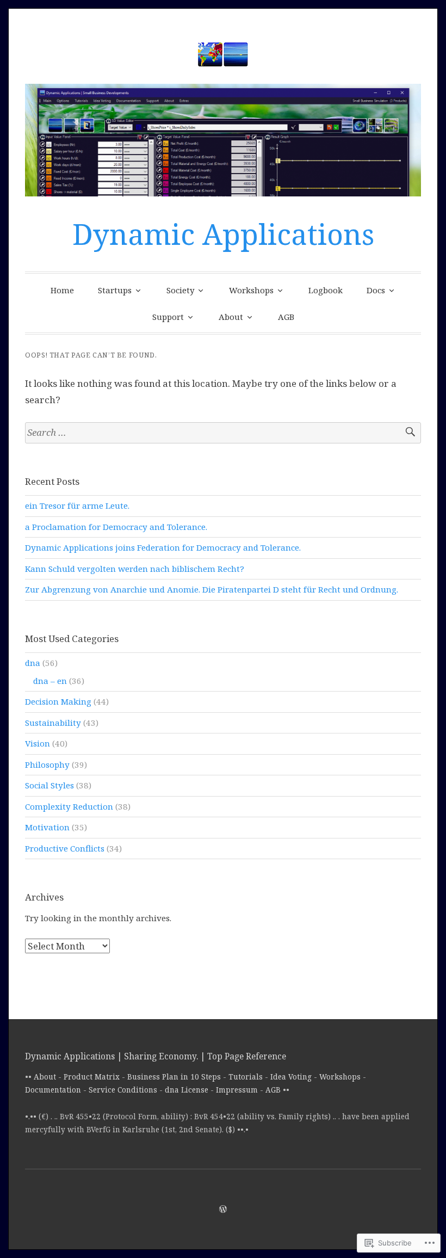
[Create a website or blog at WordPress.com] (223, 1209)
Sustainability (53, 722)
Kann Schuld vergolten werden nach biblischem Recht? (134, 568)
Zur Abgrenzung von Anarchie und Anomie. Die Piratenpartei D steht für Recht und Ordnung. (211, 589)
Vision (37, 743)
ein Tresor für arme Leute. (77, 505)
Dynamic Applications (223, 233)
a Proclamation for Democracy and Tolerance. (116, 526)
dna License (186, 1090)
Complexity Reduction (69, 806)
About (231, 316)
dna (32, 662)
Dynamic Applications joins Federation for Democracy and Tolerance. (163, 547)
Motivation (47, 827)
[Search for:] (223, 432)
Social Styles (49, 785)
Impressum (237, 1090)
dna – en (50, 680)
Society (180, 290)
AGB (286, 316)
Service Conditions (123, 1090)
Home (62, 290)
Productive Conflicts (64, 848)
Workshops (251, 290)
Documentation (53, 1090)
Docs (376, 290)
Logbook (325, 290)
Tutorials (245, 1077)
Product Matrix (92, 1077)
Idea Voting (291, 1077)
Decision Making (58, 701)
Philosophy (47, 764)
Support (168, 316)
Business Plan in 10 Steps (174, 1077)
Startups (115, 290)
